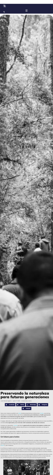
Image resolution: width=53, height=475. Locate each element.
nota (19, 413)
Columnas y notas (27, 401)
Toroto (42, 413)
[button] (10, 404)
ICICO (2, 445)
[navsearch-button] (4, 12)
